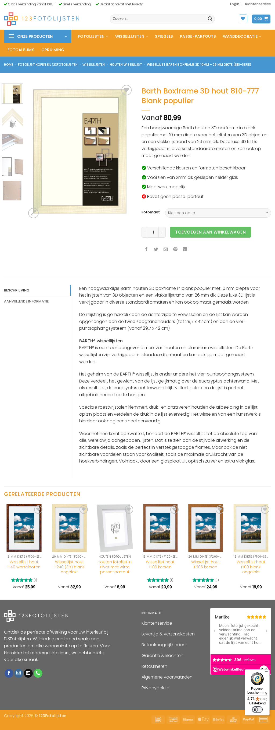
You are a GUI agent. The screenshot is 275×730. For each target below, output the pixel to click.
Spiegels (164, 36)
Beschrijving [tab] (17, 290)
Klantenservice (258, 4)
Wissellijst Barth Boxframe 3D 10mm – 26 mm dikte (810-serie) (199, 64)
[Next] (124, 151)
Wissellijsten (129, 36)
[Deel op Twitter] (156, 249)
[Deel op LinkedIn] (185, 249)
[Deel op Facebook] (146, 249)
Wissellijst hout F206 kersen (205, 564)
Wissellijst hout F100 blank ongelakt (251, 567)
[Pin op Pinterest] (175, 249)
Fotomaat (151, 212)
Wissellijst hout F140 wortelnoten (24, 564)
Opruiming (52, 50)
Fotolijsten (91, 36)
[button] (234, 4)
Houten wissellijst (126, 64)
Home (8, 64)
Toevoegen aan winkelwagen (210, 232)
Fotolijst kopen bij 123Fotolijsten (48, 64)
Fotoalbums (21, 50)
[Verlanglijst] (243, 19)
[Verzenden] (210, 19)
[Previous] (35, 151)
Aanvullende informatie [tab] (26, 301)
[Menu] (266, 672)
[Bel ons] (38, 673)
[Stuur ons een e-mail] (28, 673)
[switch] (257, 709)
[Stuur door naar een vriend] (165, 249)
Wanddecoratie (240, 36)
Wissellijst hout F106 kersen (160, 564)
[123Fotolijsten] (41, 19)
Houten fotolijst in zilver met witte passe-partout (115, 567)
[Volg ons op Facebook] (9, 673)
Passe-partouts (198, 36)
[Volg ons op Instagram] (18, 673)
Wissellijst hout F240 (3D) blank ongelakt (69, 567)
